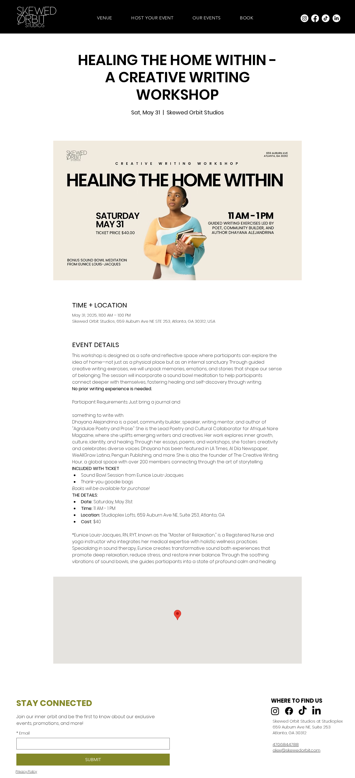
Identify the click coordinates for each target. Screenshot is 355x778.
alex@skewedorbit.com (296, 750)
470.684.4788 (286, 744)
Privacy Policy (26, 771)
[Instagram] (304, 18)
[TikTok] (325, 18)
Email (23, 733)
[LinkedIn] (336, 18)
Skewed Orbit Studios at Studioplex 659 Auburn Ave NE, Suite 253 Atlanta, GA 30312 (308, 727)
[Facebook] (315, 18)
